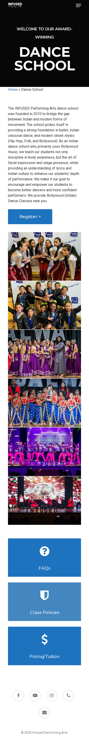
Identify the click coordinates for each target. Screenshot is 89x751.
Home (13, 89)
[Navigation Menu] (78, 5)
